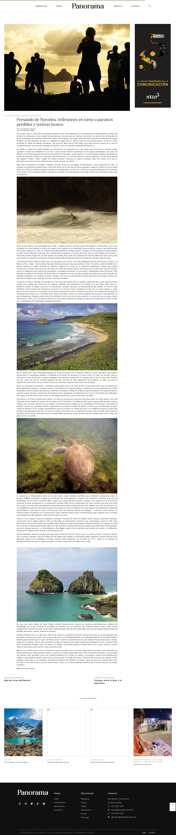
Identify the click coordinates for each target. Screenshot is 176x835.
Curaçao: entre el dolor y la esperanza (108, 682)
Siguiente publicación (104, 678)
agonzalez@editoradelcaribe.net (123, 817)
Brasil (18, 116)
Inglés (144, 832)
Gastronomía (86, 810)
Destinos (26, 116)
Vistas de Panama (55, 760)
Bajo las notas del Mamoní (17, 680)
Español (152, 832)
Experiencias (149, 762)
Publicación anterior (14, 678)
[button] (150, 6)
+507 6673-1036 (117, 806)
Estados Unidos (97, 760)
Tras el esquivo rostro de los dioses (16, 762)
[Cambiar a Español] (173, 804)
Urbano (159, 762)
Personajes (85, 817)
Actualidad (9, 116)
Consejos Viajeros (142, 760)
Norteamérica (59, 806)
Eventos (84, 814)
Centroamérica (59, 802)
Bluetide (91, 832)
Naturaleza (36, 116)
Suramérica (58, 810)
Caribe (56, 799)
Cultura (7, 760)
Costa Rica (157, 760)
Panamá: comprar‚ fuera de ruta (58, 762)
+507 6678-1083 (117, 813)
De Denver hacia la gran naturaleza (102, 762)
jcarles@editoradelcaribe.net (122, 810)
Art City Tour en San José (142, 764)
